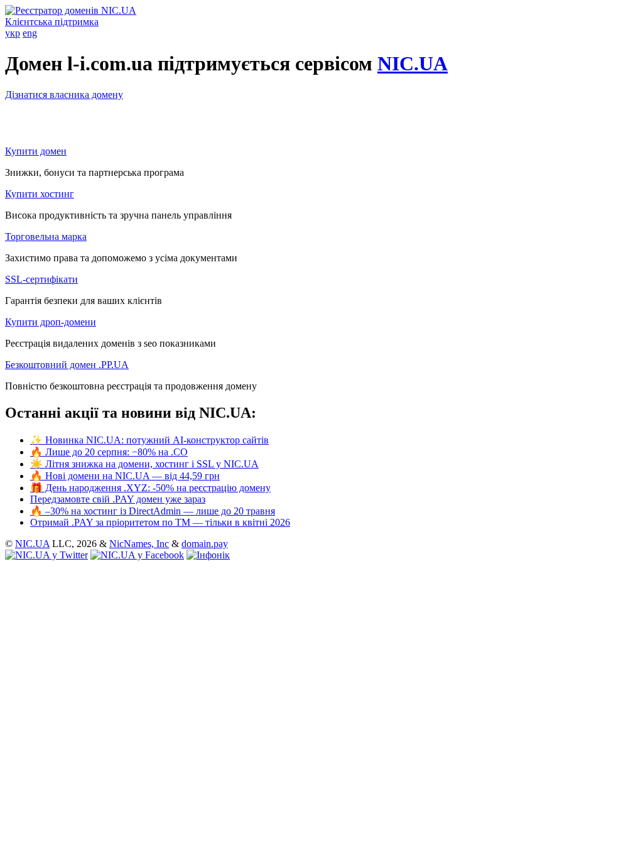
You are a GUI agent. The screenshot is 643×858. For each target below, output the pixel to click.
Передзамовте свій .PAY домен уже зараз (117, 499)
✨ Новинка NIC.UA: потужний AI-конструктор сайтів (149, 440)
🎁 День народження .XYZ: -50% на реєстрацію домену (150, 487)
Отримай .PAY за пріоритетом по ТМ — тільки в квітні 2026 (160, 522)
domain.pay (204, 543)
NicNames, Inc (139, 543)
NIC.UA (412, 63)
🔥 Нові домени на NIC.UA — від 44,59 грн (125, 475)
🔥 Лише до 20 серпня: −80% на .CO (109, 452)
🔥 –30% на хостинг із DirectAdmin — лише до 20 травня (152, 511)
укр (12, 33)
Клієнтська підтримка (52, 21)
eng (30, 33)
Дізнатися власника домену (64, 94)
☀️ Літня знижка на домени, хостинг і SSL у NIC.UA (144, 464)
